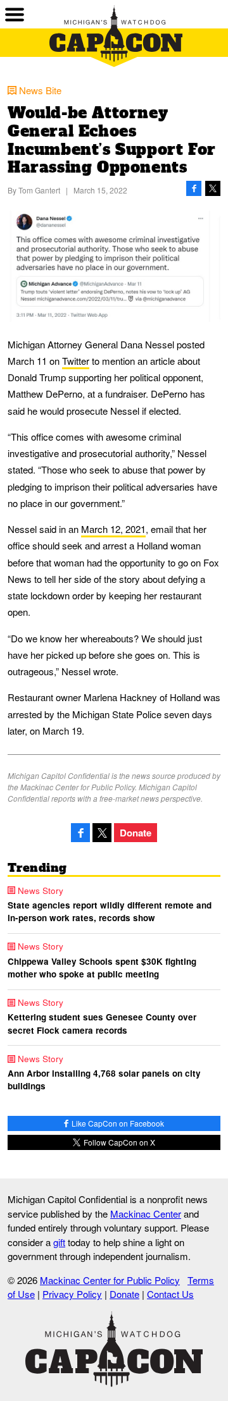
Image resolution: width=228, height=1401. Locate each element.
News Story (40, 890)
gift (59, 1242)
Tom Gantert (39, 190)
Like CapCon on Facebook (117, 1123)
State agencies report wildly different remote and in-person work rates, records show (110, 911)
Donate (135, 833)
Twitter (75, 360)
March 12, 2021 (113, 528)
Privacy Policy (72, 1293)
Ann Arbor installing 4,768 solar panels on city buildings (104, 1079)
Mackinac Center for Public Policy (110, 1280)
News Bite (40, 90)
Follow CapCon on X (118, 1142)
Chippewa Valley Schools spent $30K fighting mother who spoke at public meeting (102, 967)
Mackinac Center (145, 1213)
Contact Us (170, 1293)
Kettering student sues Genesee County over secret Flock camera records (102, 1023)
